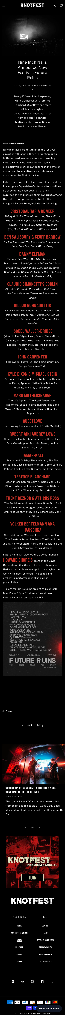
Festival (19, 947)
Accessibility (46, 961)
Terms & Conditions (45, 940)
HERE (40, 597)
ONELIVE (46, 1013)
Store (19, 961)
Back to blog (34, 725)
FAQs (46, 933)
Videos (19, 954)
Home (19, 925)
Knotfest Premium (19, 933)
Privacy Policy (45, 947)
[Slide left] (25, 827)
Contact (45, 925)
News (19, 940)
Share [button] (9, 711)
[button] (3, 5)
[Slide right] (39, 827)
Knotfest (26, 1013)
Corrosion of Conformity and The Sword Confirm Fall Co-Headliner (31, 790)
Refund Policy (45, 954)
